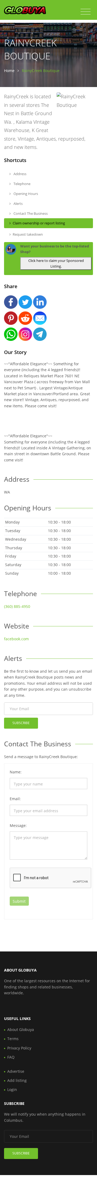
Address (19, 173)
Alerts (18, 203)
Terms (13, 1038)
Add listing (17, 1080)
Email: (15, 798)
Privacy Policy (19, 1048)
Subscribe (21, 723)
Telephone (21, 183)
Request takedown (28, 234)
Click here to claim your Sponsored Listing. (56, 263)
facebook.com (16, 638)
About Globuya (20, 1029)
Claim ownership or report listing (39, 223)
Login (12, 1089)
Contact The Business (30, 213)
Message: (18, 825)
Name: (16, 771)
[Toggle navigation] (85, 11)
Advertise (15, 1071)
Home (9, 70)
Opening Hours (25, 193)
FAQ (11, 1057)
